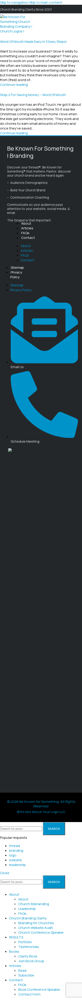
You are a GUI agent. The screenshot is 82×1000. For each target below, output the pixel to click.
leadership (17, 864)
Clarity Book (27, 956)
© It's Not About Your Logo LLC (41, 811)
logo (12, 855)
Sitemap (17, 267)
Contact (28, 237)
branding (16, 850)
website (15, 860)
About (26, 223)
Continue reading (14, 84)
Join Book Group (31, 961)
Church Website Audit (35, 927)
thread (14, 845)
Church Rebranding (33, 904)
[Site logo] (17, 40)
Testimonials (28, 946)
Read (22, 970)
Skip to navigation (14, 2)
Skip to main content (45, 2)
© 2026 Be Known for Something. (41, 803)
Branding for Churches (36, 923)
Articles (27, 228)
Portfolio (25, 942)
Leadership (27, 908)
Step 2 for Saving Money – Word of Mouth (33, 94)
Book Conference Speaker (39, 989)
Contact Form (29, 994)
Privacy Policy (16, 274)
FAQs (25, 232)
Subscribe (26, 975)
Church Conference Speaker (41, 932)
